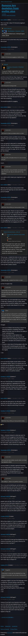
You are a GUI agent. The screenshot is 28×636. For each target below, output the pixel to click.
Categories (8, 626)
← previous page (4, 617)
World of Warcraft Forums (6, 1)
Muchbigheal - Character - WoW (16, 31)
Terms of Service (5, 629)
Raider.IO (6, 64)
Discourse (9, 632)
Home (2, 626)
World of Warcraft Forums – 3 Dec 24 (12, 232)
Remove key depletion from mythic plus (10, 8)
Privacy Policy (13, 629)
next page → (11, 617)
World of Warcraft (7, 28)
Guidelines (14, 626)
